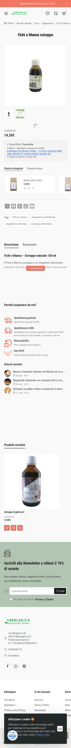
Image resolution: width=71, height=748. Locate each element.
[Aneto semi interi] (13, 184)
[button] (66, 3)
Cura (36, 23)
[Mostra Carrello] (64, 13)
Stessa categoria (13, 168)
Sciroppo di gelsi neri (14, 512)
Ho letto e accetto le (33, 599)
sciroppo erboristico (41, 223)
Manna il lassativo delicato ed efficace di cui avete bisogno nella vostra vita (39, 371)
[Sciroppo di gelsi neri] (31, 481)
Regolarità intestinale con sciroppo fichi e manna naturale (39, 380)
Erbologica (10, 692)
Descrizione (11, 244)
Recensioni (29, 244)
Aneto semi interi (33, 180)
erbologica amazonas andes (30, 148)
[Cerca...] (56, 13)
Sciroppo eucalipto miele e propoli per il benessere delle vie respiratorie (39, 388)
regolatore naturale (16, 223)
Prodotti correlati (14, 445)
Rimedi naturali (24, 23)
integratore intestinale (43, 217)
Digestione (47, 23)
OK (60, 729)
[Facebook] (7, 666)
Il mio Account (42, 692)
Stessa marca (34, 168)
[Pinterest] (24, 666)
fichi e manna (20, 217)
